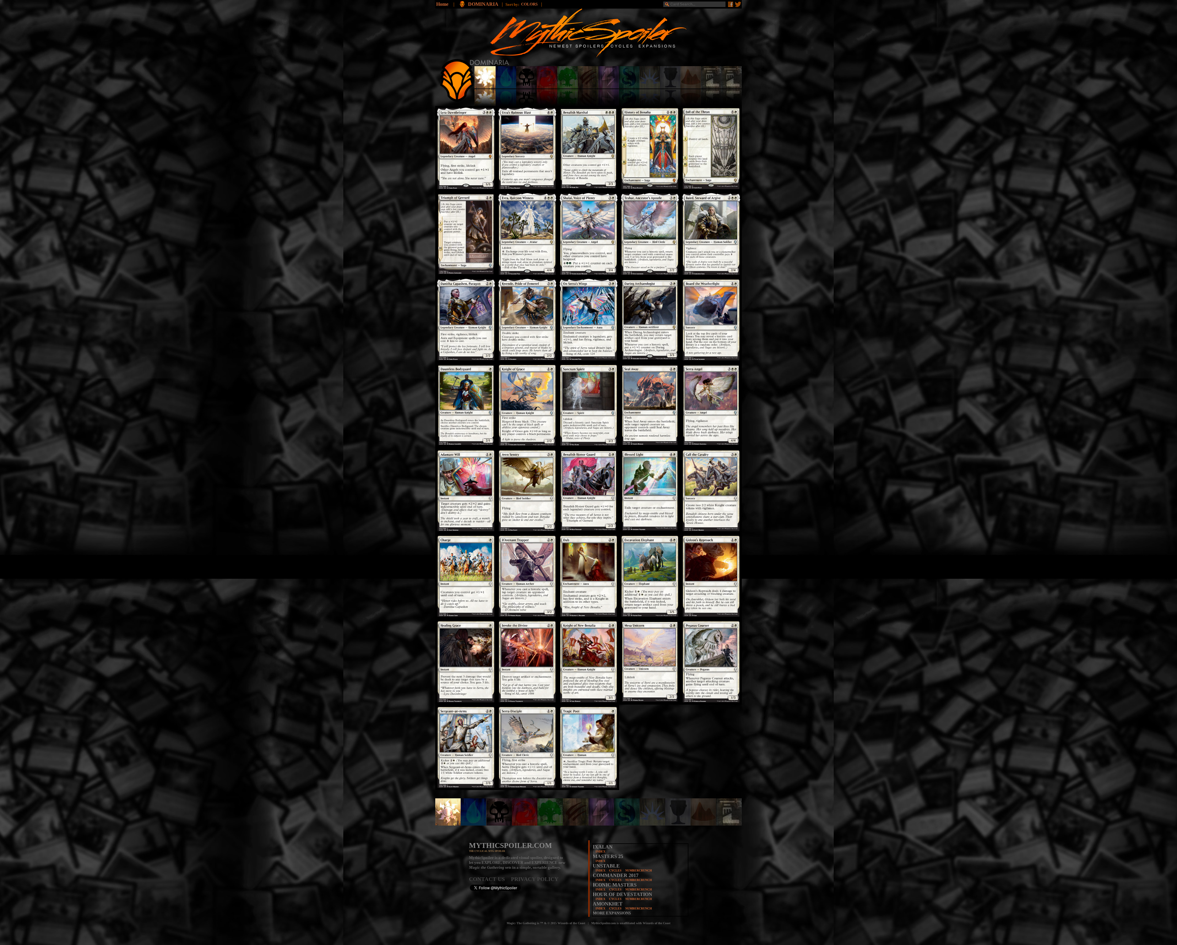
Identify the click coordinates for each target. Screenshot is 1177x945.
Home (442, 4)
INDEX (600, 851)
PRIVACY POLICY (534, 879)
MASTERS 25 (608, 856)
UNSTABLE (606, 865)
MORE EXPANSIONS (612, 913)
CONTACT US (490, 879)
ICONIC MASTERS (615, 884)
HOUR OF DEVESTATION (622, 894)
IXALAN (603, 846)
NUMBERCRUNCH (638, 870)
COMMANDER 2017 (615, 875)
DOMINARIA (483, 4)
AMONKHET (608, 903)
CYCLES (615, 870)
